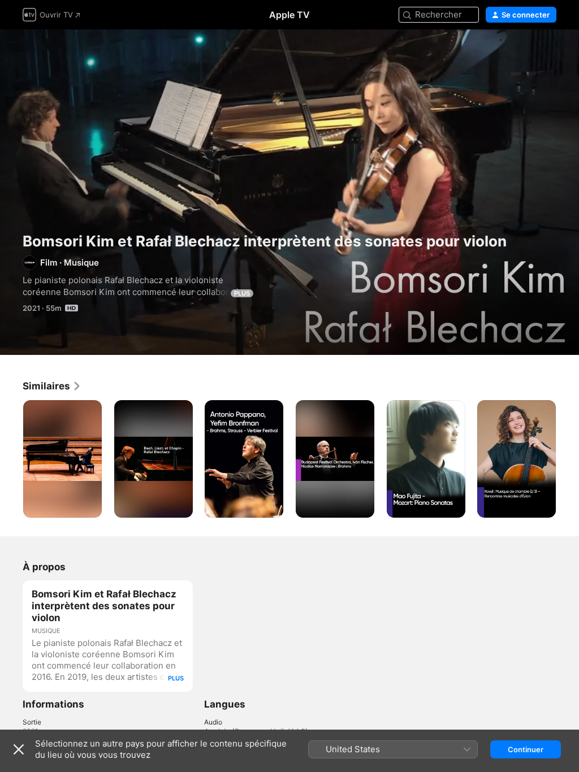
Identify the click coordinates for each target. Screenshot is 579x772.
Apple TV (289, 14)
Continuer (525, 749)
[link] (52, 386)
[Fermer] (19, 749)
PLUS (242, 293)
